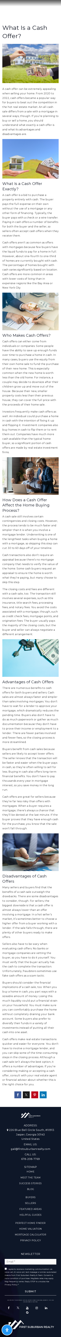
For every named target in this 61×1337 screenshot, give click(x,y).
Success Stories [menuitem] (30, 1183)
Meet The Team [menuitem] (30, 1177)
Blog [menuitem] (30, 1189)
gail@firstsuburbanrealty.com (30, 1149)
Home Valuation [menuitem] (30, 1228)
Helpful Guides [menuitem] (30, 1214)
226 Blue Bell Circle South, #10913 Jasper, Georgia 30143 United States (31, 1135)
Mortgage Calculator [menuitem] (30, 1234)
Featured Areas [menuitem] (30, 1209)
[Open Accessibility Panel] (7, 1329)
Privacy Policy (11, 1285)
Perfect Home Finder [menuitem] (30, 1223)
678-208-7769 (30, 1159)
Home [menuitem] (30, 1171)
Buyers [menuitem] (30, 1197)
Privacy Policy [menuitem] (30, 1240)
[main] (30, 553)
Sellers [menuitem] (30, 1203)
